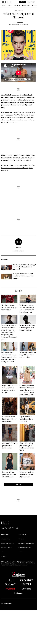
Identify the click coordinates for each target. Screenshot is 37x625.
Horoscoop (25, 5)
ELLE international (7, 543)
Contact (21, 539)
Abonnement (5, 534)
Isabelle (20, 22)
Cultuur (17, 5)
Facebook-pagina (21, 117)
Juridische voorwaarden (26, 543)
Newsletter (31, 2)
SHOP (22, 2)
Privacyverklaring (24, 547)
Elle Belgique (5, 539)
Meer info (29, 565)
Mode (4, 5)
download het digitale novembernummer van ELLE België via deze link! (18, 167)
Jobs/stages (22, 534)
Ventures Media (6, 547)
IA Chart (4, 556)
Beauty (10, 5)
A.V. (2, 552)
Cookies (21, 552)
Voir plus (18, 484)
